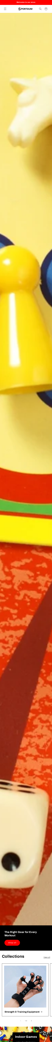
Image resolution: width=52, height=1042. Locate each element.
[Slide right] (31, 1020)
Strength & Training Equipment (22, 1012)
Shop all (12, 943)
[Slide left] (20, 1020)
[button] (5, 9)
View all (47, 957)
